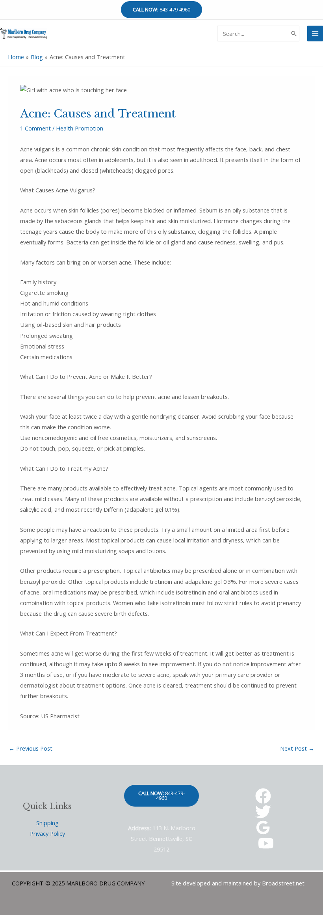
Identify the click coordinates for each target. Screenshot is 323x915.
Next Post (297, 748)
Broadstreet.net (283, 883)
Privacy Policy (47, 833)
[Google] (263, 827)
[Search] (294, 33)
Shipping (47, 823)
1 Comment (35, 128)
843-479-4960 (161, 9)
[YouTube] (266, 843)
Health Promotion (79, 128)
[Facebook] (263, 796)
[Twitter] (263, 812)
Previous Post (30, 748)
